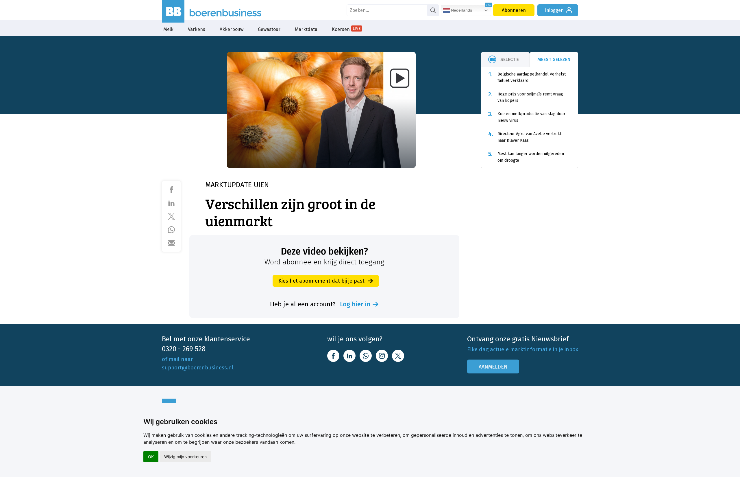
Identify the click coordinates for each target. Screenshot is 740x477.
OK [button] (151, 456)
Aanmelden (493, 367)
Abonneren (514, 10)
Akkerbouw (231, 29)
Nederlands (461, 10)
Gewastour (269, 29)
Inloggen (554, 10)
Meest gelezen (553, 59)
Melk (168, 29)
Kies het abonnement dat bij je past (321, 281)
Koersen (346, 29)
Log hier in (355, 304)
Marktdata (306, 29)
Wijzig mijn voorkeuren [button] (185, 456)
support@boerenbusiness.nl (198, 367)
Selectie (509, 59)
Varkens (196, 29)
